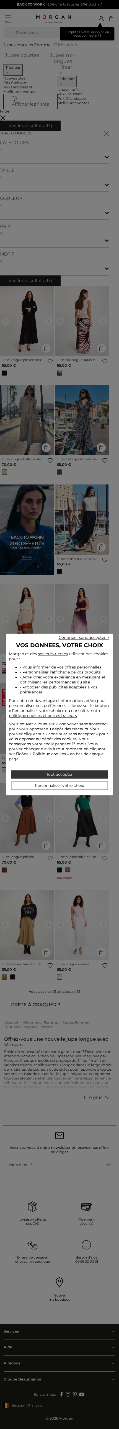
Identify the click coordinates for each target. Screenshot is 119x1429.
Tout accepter (59, 774)
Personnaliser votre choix (59, 785)
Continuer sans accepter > (84, 637)
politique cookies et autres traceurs (43, 715)
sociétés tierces (53, 653)
